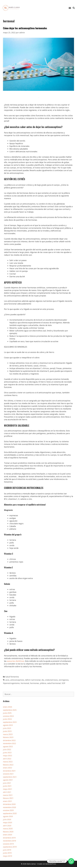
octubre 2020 (8, 810)
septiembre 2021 (10, 777)
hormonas (34, 683)
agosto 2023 (8, 725)
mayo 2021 (7, 789)
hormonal (25, 683)
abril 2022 (7, 758)
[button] (70, 8)
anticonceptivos (17, 680)
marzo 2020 (8, 828)
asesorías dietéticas (15, 661)
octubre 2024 (8, 716)
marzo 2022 (8, 761)
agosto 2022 (8, 746)
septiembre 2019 (10, 847)
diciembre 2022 (9, 740)
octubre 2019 (8, 844)
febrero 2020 (8, 831)
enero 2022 (7, 768)
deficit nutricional (33, 680)
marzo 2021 (8, 795)
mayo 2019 (7, 856)
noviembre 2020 (9, 807)
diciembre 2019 (9, 838)
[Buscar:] (38, 694)
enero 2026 (7, 707)
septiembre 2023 (10, 722)
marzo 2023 (8, 734)
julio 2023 (7, 728)
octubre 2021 (8, 774)
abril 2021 (7, 792)
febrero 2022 (8, 765)
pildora (43, 683)
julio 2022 (7, 749)
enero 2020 (7, 834)
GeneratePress (50, 864)
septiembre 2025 (10, 710)
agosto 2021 (8, 780)
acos (7, 680)
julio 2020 (7, 819)
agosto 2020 (8, 816)
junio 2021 (7, 786)
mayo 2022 (7, 755)
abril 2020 (7, 825)
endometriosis (51, 680)
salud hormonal (54, 683)
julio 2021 (7, 783)
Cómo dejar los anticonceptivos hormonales (25, 28)
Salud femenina (12, 677)
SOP (63, 683)
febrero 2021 (8, 798)
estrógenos (64, 680)
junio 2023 (7, 731)
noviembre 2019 (9, 841)
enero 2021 (7, 801)
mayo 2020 (7, 822)
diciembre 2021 (9, 771)
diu (43, 680)
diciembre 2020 (9, 804)
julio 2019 (7, 850)
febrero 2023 (8, 737)
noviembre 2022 (9, 743)
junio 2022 (7, 752)
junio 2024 (7, 719)
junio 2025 (7, 713)
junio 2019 (7, 853)
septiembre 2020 (10, 813)
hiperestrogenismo (11, 683)
